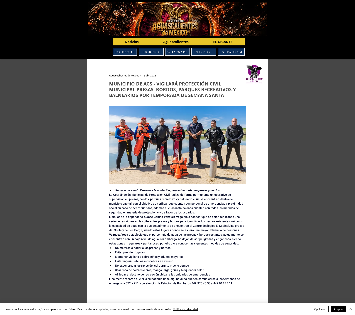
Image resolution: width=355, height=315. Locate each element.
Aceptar (338, 309)
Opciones (319, 309)
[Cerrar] (350, 309)
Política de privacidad (185, 309)
